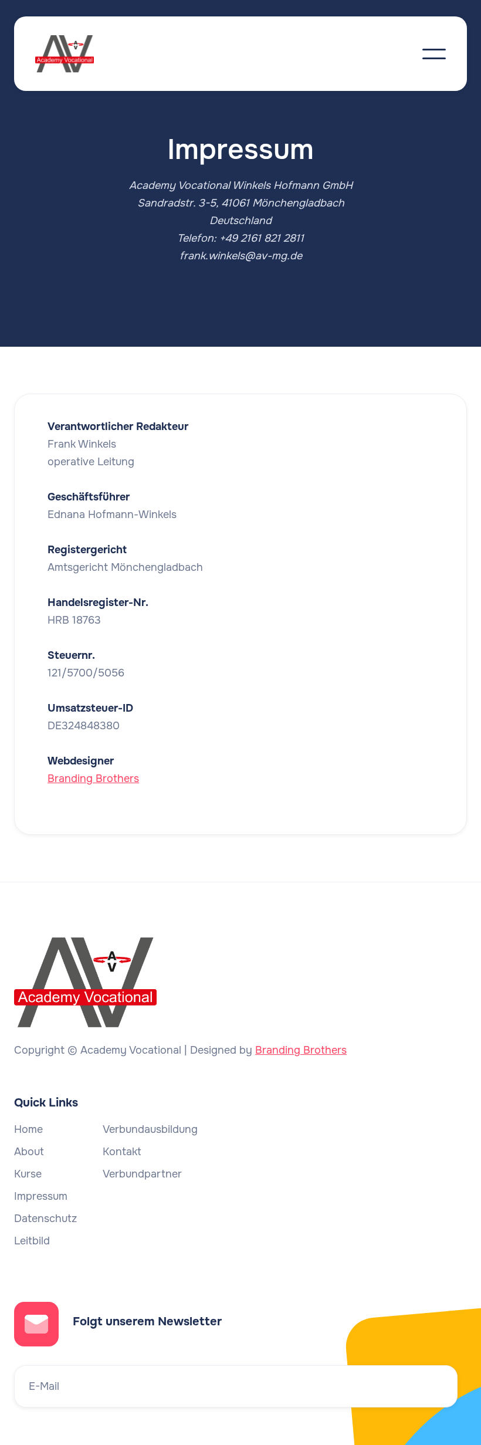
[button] (434, 54)
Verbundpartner (142, 1174)
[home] (76, 53)
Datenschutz (45, 1218)
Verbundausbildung (150, 1129)
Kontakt (122, 1152)
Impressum (40, 1196)
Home (28, 1129)
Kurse (28, 1174)
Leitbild (32, 1241)
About (29, 1152)
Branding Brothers (93, 778)
